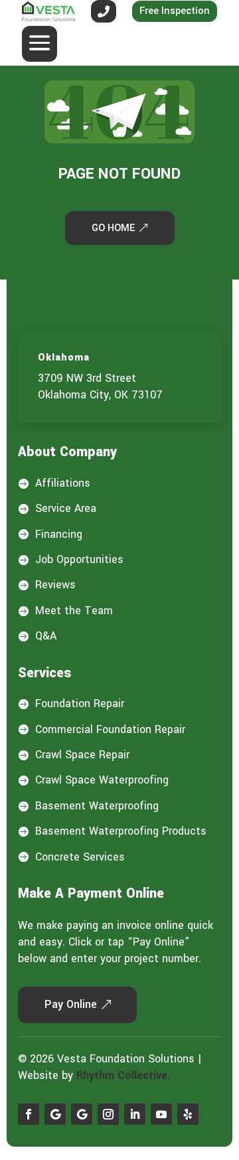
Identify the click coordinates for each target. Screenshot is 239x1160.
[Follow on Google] (55, 1114)
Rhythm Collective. (123, 1075)
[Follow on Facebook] (28, 1114)
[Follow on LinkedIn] (134, 1114)
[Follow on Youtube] (161, 1114)
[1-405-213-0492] (103, 11)
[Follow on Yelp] (188, 1114)
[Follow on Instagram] (108, 1114)
